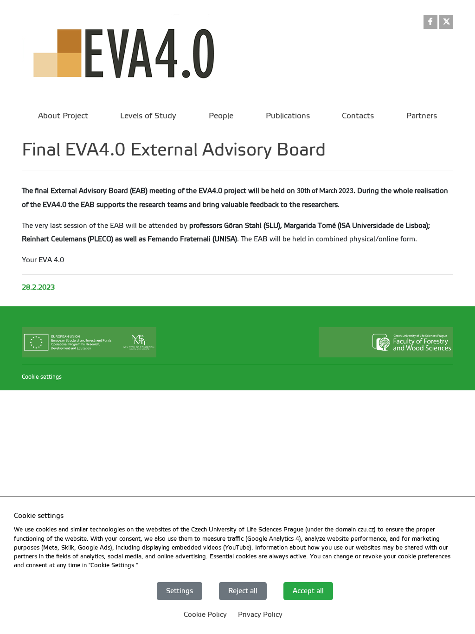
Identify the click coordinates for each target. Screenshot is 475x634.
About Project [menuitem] (63, 115)
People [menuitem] (221, 115)
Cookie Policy (205, 614)
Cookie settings (42, 377)
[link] (430, 22)
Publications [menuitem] (288, 115)
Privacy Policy (260, 614)
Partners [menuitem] (421, 115)
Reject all (242, 591)
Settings (179, 591)
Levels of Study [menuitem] (148, 115)
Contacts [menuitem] (358, 115)
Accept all (308, 591)
